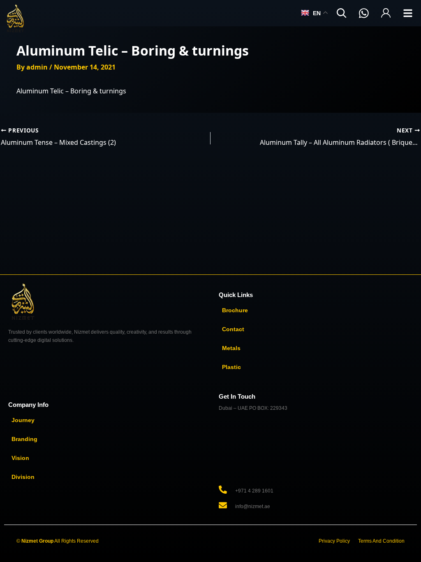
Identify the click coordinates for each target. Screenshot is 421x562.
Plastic (231, 367)
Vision (20, 458)
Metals (231, 348)
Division (23, 477)
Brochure (235, 310)
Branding (24, 439)
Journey (23, 420)
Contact (233, 329)
